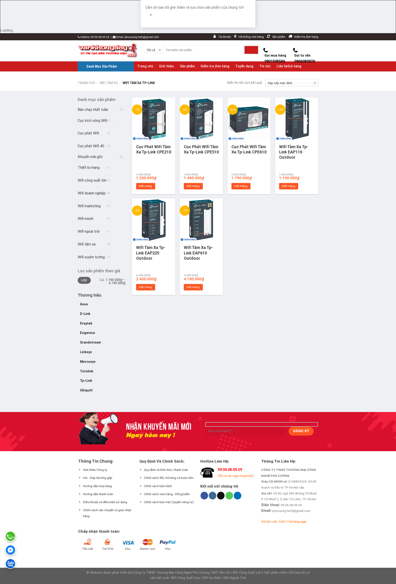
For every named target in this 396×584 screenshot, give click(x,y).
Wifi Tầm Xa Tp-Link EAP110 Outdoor (293, 152)
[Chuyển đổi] (114, 118)
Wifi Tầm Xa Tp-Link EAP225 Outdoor (150, 253)
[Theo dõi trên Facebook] (204, 495)
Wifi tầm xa (109, 83)
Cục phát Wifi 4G (91, 146)
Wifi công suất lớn (92, 180)
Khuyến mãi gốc (90, 157)
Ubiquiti (86, 390)
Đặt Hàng (145, 186)
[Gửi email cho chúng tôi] (221, 495)
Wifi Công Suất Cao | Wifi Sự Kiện (196, 578)
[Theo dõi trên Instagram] (212, 495)
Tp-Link (86, 381)
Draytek (86, 323)
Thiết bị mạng (89, 167)
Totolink (86, 371)
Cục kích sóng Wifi (92, 120)
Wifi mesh (85, 218)
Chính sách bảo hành (158, 486)
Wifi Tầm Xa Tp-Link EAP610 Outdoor (198, 253)
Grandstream (90, 342)
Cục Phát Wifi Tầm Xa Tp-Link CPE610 (249, 149)
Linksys (86, 352)
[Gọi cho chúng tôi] (229, 495)
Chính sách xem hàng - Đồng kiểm (167, 494)
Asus (84, 304)
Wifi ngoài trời (88, 231)
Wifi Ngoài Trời (234, 578)
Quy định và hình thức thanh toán (166, 470)
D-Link (85, 314)
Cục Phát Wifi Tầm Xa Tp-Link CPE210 (153, 149)
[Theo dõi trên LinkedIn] (237, 495)
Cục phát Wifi (88, 133)
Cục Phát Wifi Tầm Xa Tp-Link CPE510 (201, 149)
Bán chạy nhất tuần (93, 109)
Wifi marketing (89, 206)
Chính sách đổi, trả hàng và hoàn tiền (168, 478)
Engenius (87, 333)
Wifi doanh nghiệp (92, 193)
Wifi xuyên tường (91, 257)
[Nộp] (251, 50)
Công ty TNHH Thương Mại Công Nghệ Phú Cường (171, 573)
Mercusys (88, 362)
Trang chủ (86, 83)
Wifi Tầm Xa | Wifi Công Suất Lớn (236, 573)
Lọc (84, 280)
